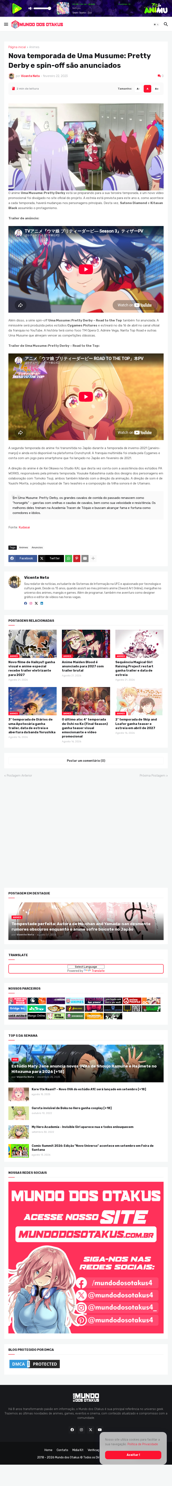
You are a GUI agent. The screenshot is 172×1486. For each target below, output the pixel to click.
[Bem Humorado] (75, 1018)
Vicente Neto (36, 577)
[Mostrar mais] (93, 558)
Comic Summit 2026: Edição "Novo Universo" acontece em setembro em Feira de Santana (93, 1147)
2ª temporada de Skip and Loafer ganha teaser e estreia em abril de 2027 (136, 724)
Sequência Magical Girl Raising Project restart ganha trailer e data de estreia (134, 668)
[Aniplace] (113, 1018)
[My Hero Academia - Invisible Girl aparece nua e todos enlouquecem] (18, 1132)
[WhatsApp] (68, 558)
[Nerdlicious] (75, 1010)
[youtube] (99, 1429)
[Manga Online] (36, 1018)
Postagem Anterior (19, 775)
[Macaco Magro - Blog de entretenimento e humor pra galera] (56, 1010)
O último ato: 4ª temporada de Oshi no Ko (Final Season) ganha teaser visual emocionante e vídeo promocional (85, 728)
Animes (34, 47)
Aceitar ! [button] (133, 1455)
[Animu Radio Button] (56, 1003)
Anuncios (37, 547)
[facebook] (25, 603)
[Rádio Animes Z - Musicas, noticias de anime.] (113, 1003)
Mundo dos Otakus (67, 1457)
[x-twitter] (36, 603)
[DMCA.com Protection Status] (34, 1368)
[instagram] (31, 603)
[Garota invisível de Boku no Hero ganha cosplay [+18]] (18, 1113)
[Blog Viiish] (151, 1010)
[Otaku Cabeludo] (151, 1003)
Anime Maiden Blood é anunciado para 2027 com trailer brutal (83, 666)
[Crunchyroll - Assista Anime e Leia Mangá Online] (36, 1003)
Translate (98, 970)
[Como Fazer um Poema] (113, 1010)
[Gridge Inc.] (17, 1010)
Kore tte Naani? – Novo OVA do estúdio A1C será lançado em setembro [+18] (89, 1089)
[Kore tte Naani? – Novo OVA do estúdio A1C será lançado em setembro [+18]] (18, 1094)
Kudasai (24, 527)
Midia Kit (77, 1450)
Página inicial (17, 47)
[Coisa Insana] (17, 1018)
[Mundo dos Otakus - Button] (17, 1003)
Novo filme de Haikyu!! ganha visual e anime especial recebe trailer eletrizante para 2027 (31, 668)
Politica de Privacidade (143, 1444)
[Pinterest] (76, 558)
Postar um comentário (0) (86, 760)
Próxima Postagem (152, 775)
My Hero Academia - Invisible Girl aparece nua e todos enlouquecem (82, 1127)
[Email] (85, 558)
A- (138, 88)
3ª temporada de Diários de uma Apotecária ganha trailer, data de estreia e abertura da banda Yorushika (31, 726)
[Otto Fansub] (56, 1018)
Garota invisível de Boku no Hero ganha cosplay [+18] (72, 1108)
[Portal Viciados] (94, 1003)
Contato (62, 1450)
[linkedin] (41, 603)
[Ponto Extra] (132, 1010)
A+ (157, 88)
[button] (6, 24)
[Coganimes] (94, 1018)
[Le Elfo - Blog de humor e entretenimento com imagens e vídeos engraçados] (36, 1010)
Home (48, 1450)
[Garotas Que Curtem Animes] (75, 1003)
